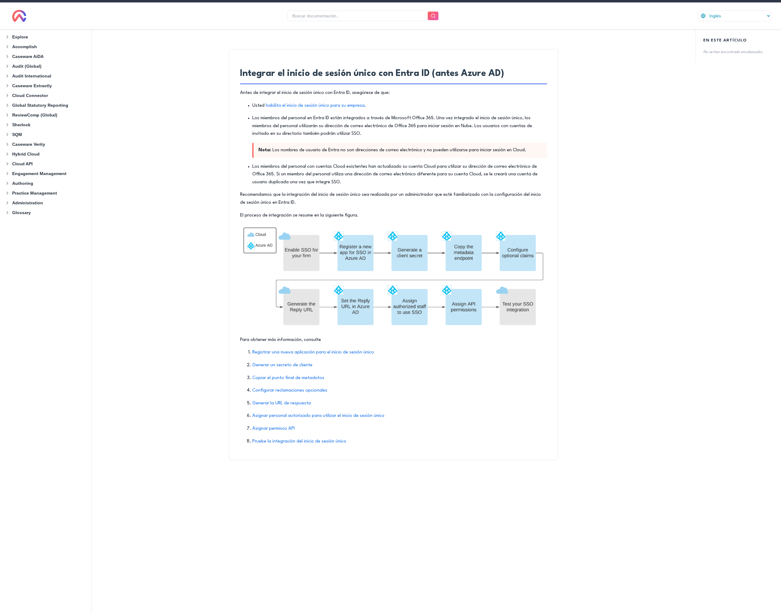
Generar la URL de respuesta (281, 403)
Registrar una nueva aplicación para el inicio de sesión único (313, 352)
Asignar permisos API (273, 428)
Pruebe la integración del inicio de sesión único (299, 441)
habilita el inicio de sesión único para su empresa (315, 105)
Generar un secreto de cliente (282, 365)
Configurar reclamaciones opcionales (289, 390)
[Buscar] (433, 16)
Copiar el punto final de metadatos (288, 378)
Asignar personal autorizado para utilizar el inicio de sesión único (318, 416)
